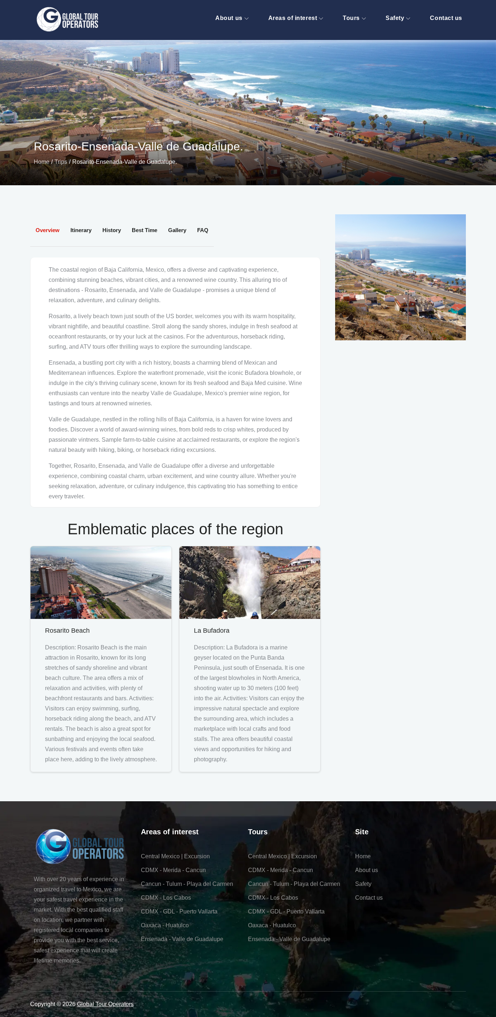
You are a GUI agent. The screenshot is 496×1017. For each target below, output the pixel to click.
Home (363, 856)
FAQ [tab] (202, 230)
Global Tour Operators (105, 1004)
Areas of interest (292, 18)
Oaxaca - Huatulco (165, 925)
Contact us (446, 18)
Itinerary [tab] (81, 230)
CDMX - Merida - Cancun (173, 870)
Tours (351, 18)
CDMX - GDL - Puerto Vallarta (179, 911)
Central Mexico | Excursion (175, 856)
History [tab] (111, 230)
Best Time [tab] (144, 230)
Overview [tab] (48, 230)
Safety (395, 18)
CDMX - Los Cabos (166, 898)
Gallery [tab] (177, 230)
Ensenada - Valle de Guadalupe (182, 939)
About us (228, 18)
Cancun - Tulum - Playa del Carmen (187, 884)
